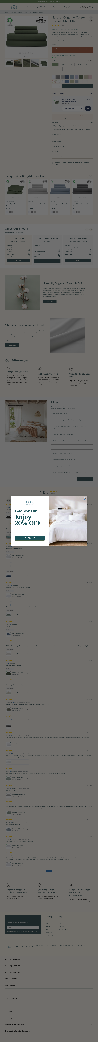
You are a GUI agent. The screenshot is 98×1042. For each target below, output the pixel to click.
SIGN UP (30, 538)
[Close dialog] (85, 498)
